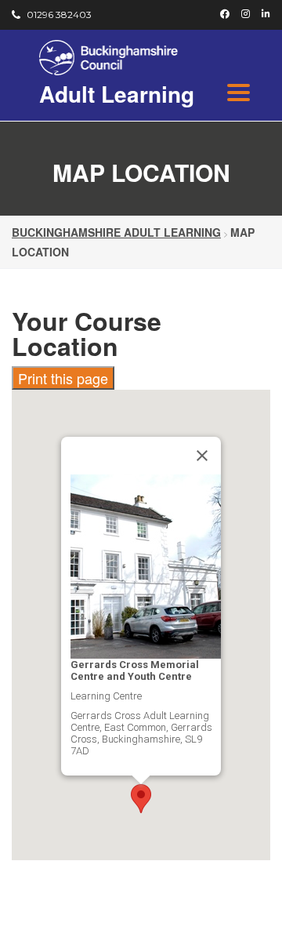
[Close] (202, 455)
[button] (141, 798)
